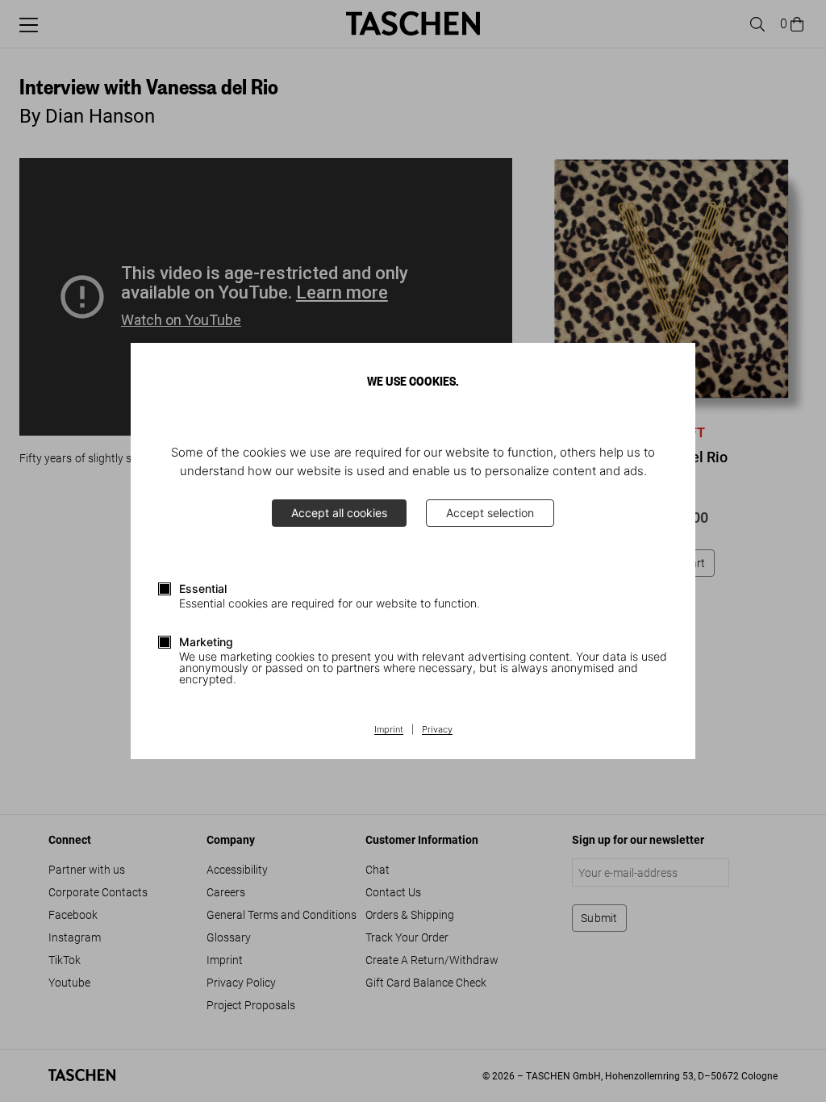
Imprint (388, 730)
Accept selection (490, 513)
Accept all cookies (339, 513)
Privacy (437, 730)
